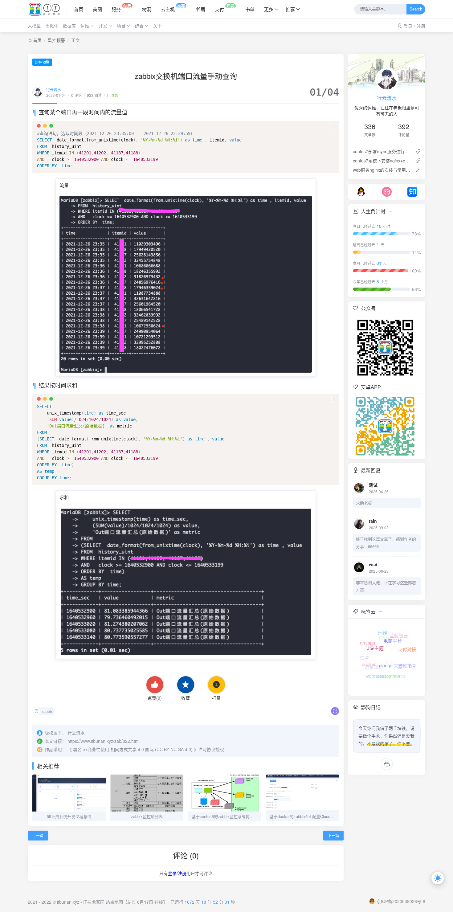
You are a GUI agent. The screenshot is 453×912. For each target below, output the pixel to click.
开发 (103, 25)
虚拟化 (51, 25)
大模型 (34, 25)
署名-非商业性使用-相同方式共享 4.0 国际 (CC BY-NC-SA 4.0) (133, 749)
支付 (225, 7)
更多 (268, 9)
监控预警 (56, 40)
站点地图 (114, 902)
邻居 (200, 9)
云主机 (173, 7)
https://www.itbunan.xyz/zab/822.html (103, 741)
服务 (121, 7)
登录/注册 (177, 873)
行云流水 (53, 89)
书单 (250, 9)
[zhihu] (412, 191)
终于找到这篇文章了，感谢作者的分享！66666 (386, 542)
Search (416, 9)
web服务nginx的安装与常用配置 (381, 170)
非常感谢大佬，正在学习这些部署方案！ (386, 586)
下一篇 (333, 835)
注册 (421, 26)
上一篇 (37, 835)
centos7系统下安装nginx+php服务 (381, 160)
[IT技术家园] (47, 9)
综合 (139, 25)
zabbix (47, 711)
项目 (121, 25)
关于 (157, 25)
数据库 (69, 25)
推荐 (290, 9)
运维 (84, 25)
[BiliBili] (387, 191)
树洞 (146, 9)
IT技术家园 (93, 902)
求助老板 (364, 503)
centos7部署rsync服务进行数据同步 (381, 151)
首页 (78, 9)
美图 (97, 9)
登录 (408, 26)
